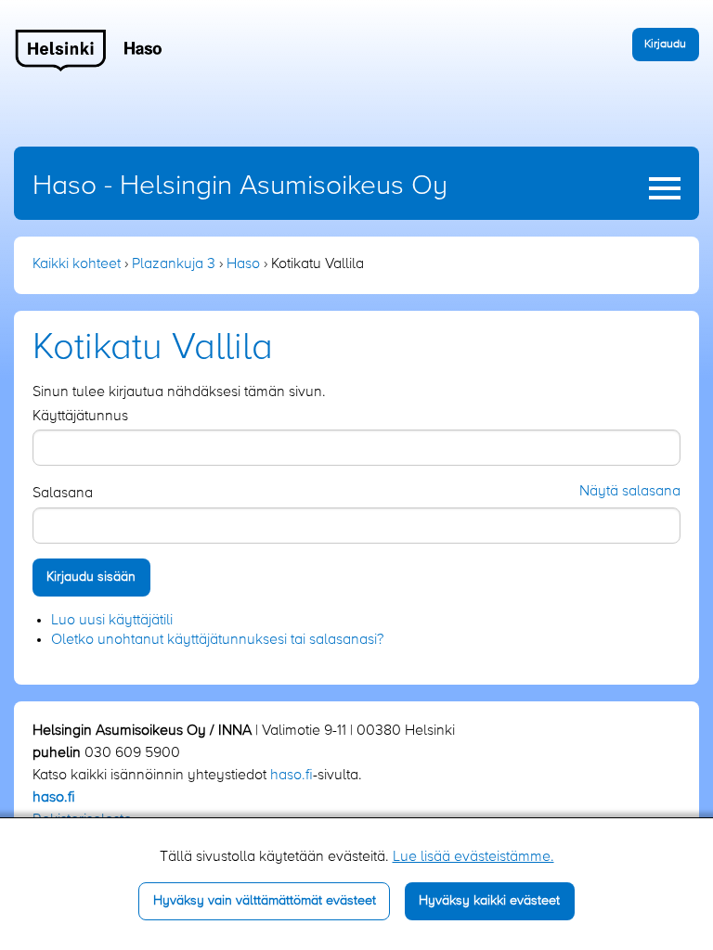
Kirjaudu (665, 44)
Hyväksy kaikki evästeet (489, 900)
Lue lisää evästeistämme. (473, 857)
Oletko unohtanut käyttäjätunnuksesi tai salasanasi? (217, 640)
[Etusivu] (89, 50)
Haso (243, 264)
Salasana (62, 493)
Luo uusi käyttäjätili (112, 620)
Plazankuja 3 (173, 264)
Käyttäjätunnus (80, 416)
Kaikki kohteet (76, 264)
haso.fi (291, 775)
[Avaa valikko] (665, 188)
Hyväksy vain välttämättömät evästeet (264, 900)
